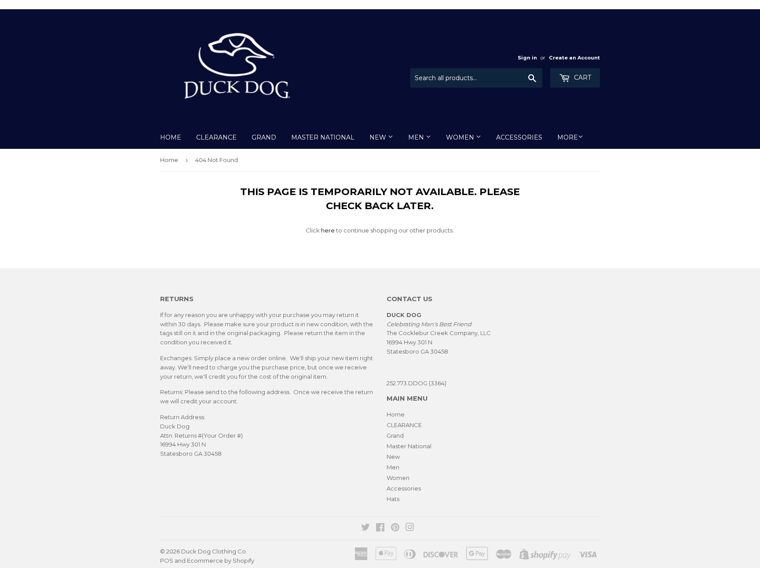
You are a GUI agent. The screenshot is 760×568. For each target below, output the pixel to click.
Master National (322, 137)
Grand (264, 137)
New (378, 137)
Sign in (527, 58)
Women (461, 137)
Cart (581, 77)
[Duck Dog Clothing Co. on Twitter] (365, 528)
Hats (393, 498)
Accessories (519, 137)
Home (170, 137)
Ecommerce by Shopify (220, 560)
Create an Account (574, 58)
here (328, 230)
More (567, 137)
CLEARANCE (216, 137)
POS (166, 560)
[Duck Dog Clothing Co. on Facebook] (380, 528)
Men (417, 137)
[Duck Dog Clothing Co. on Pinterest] (395, 528)
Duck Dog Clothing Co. (214, 551)
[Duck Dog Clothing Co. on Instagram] (410, 528)
